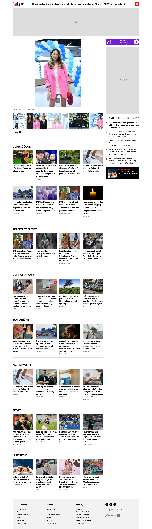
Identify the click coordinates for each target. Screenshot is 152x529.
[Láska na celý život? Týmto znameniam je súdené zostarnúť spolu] (23, 467)
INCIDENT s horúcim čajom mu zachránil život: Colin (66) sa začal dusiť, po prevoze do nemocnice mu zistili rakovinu (93, 391)
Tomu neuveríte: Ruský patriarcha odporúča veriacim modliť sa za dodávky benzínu (92, 345)
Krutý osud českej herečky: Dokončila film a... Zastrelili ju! (45, 253)
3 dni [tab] (126, 117)
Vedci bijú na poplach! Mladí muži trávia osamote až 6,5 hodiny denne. (45, 390)
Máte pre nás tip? (81, 523)
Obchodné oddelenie (82, 515)
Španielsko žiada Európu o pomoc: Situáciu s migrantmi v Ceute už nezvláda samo (45, 345)
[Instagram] (110, 505)
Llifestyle (20, 455)
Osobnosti (39, 258)
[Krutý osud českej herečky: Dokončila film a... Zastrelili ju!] (46, 241)
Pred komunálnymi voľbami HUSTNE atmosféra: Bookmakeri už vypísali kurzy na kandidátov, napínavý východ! (22, 301)
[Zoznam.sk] (111, 516)
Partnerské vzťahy (18, 484)
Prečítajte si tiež (25, 229)
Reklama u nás (51, 509)
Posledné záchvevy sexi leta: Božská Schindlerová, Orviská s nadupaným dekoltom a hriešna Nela (68, 256)
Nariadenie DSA (22, 523)
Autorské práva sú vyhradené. (114, 511)
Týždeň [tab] (135, 117)
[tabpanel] (122, 142)
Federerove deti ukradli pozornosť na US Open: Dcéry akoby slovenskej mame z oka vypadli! (92, 255)
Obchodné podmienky (53, 515)
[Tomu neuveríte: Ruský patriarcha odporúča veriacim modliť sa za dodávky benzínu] (93, 331)
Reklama (50, 504)
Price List (49, 520)
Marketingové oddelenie (83, 520)
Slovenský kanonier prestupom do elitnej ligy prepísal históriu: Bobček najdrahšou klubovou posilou (93, 437)
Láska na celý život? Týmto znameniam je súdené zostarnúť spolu (22, 479)
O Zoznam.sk (22, 504)
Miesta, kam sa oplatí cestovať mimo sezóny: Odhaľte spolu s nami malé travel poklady (92, 481)
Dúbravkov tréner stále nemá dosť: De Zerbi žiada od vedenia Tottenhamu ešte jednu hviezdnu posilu (22, 437)
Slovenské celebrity (64, 489)
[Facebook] (106, 505)
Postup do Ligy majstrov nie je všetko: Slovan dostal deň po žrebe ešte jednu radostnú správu (69, 435)
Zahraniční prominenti (89, 261)
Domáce (15, 308)
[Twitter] (114, 505)
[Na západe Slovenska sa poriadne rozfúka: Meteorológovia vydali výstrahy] (69, 286)
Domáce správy (23, 274)
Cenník (49, 518)
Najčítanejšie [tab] (115, 117)
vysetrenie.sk (63, 396)
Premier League (17, 444)
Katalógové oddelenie (82, 518)
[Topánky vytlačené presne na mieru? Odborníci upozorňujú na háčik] (23, 376)
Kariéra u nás (21, 518)
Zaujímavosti (22, 365)
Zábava (38, 489)
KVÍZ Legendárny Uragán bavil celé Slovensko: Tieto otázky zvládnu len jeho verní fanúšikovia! (22, 255)
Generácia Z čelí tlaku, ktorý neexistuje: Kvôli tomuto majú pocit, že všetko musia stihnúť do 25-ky (45, 482)
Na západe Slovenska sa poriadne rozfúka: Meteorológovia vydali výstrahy (68, 300)
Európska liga (39, 442)
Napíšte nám (21, 520)
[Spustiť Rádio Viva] (122, 40)
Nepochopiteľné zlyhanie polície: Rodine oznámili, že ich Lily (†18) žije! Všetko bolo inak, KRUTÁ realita (23, 346)
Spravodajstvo (80, 509)
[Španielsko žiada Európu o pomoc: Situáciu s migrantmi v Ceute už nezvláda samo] (46, 331)
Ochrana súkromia (22, 512)
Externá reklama (51, 512)
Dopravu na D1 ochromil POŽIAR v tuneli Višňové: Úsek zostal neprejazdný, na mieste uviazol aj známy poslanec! (46, 301)
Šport (17, 410)
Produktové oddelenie (82, 512)
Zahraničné (21, 320)
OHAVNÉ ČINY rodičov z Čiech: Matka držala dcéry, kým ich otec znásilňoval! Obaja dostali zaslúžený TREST (69, 346)
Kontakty (79, 504)
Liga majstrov (63, 442)
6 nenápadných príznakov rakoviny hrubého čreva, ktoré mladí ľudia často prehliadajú (69, 390)
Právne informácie (22, 509)
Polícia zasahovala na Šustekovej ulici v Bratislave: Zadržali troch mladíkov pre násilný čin (93, 300)
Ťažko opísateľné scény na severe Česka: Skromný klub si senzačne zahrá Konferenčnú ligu (46, 435)
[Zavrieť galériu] (137, 4)
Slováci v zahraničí (88, 444)
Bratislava (85, 306)
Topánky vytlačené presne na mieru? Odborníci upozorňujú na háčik (23, 389)
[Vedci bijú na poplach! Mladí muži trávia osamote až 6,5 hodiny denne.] (46, 376)
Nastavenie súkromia (23, 515)
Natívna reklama (51, 523)
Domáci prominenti (18, 261)
